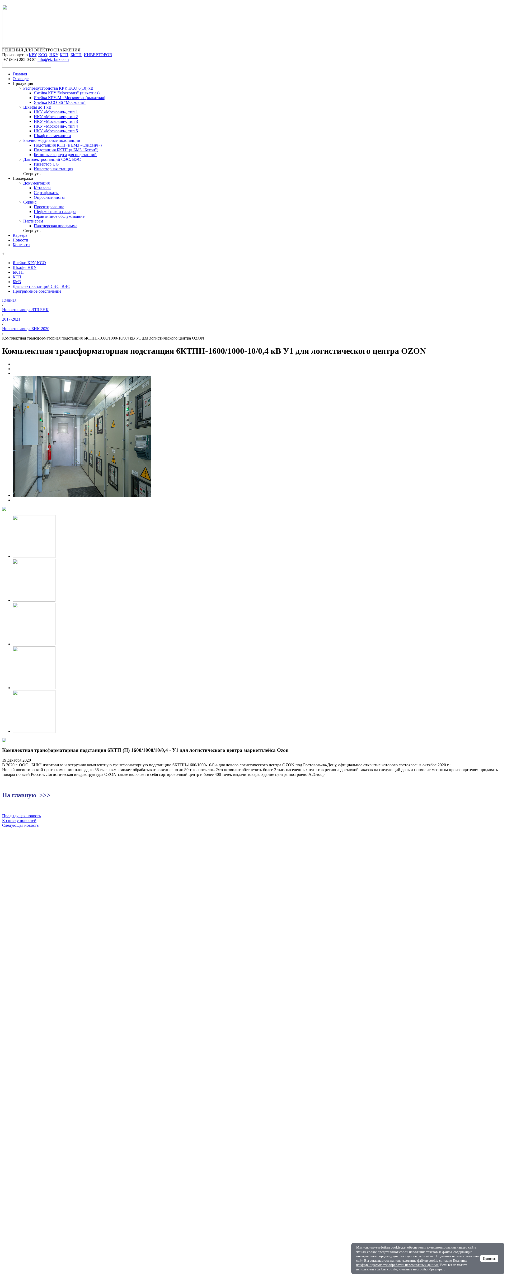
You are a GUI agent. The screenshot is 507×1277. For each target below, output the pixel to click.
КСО (42, 54)
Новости (20, 240)
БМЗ (17, 281)
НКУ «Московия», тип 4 (56, 126)
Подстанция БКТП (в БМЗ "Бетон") (66, 150)
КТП (64, 54)
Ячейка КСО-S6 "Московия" (60, 102)
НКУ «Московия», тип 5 (56, 131)
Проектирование (49, 207)
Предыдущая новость (21, 816)
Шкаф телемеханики (52, 135)
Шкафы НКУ (24, 267)
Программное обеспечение (37, 291)
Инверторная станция (53, 169)
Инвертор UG (46, 164)
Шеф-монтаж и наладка (55, 211)
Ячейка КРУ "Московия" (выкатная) (67, 93)
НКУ (53, 54)
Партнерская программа (55, 226)
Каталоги (42, 188)
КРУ (32, 54)
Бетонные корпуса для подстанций (65, 154)
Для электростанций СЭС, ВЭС (41, 286)
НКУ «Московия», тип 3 (56, 121)
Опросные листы (49, 197)
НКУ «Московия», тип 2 (56, 116)
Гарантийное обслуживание (59, 216)
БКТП (76, 54)
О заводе (21, 78)
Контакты (21, 245)
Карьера (20, 235)
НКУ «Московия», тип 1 (56, 112)
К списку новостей (19, 820)
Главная (20, 74)
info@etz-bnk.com (53, 59)
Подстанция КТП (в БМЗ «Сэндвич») (68, 145)
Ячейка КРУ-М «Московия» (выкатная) (69, 97)
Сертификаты (46, 192)
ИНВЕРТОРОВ (98, 54)
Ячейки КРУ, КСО (29, 262)
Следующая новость (20, 825)
